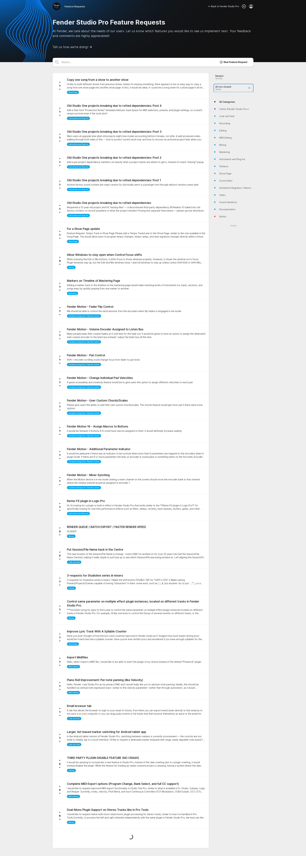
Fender (233, 225)
